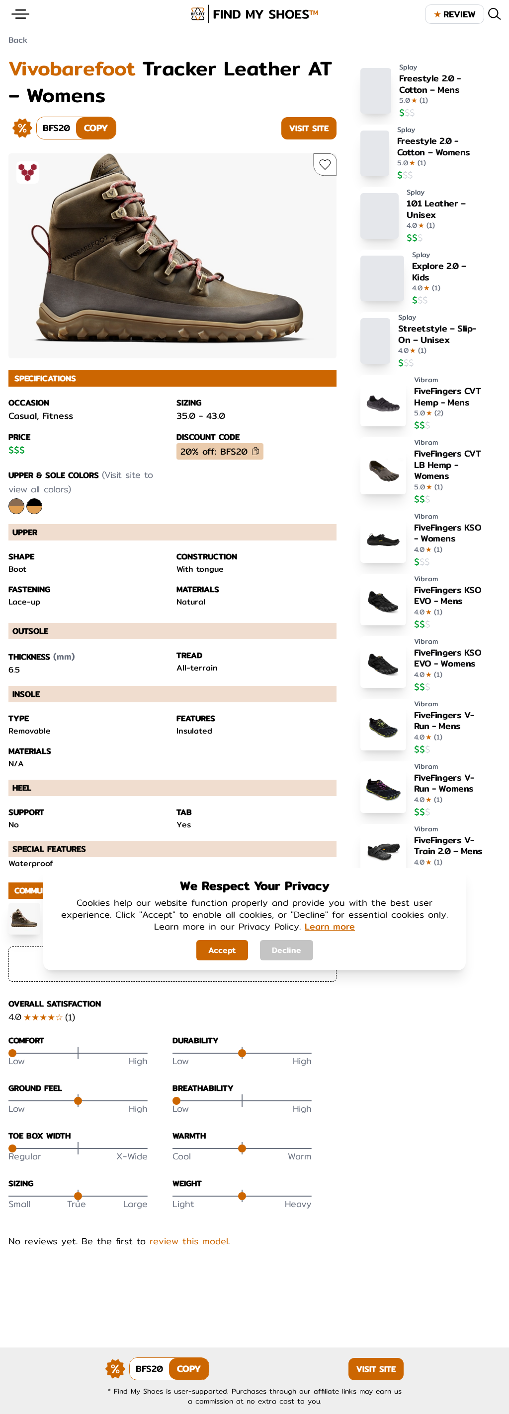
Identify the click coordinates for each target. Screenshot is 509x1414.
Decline (286, 950)
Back (17, 40)
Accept (222, 950)
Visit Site (309, 128)
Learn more (330, 926)
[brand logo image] (254, 14)
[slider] (12, 1053)
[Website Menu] (20, 14)
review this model (189, 1241)
